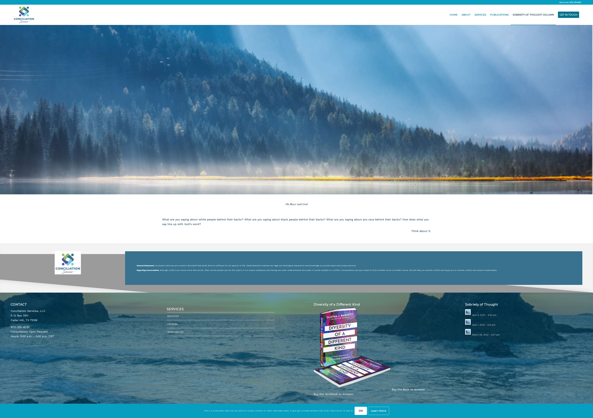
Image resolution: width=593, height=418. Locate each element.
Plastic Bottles (481, 320)
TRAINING (172, 324)
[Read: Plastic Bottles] (468, 322)
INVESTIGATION (175, 332)
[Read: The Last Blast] (468, 332)
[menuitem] (454, 15)
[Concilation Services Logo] (24, 15)
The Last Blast (481, 330)
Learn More (378, 410)
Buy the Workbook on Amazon (333, 394)
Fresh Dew (478, 311)
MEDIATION (173, 316)
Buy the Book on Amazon (408, 389)
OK (361, 410)
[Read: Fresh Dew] (468, 312)
